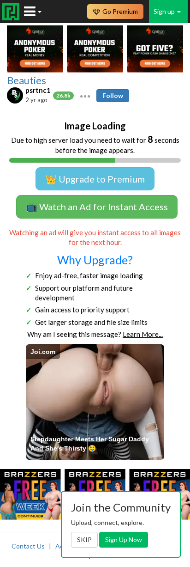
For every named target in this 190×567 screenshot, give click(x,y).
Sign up (165, 11)
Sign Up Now (123, 539)
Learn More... (143, 334)
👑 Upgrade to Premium (95, 178)
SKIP (84, 539)
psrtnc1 (38, 90)
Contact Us (28, 546)
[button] (85, 95)
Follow (112, 95)
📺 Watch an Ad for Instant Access (97, 206)
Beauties (26, 80)
